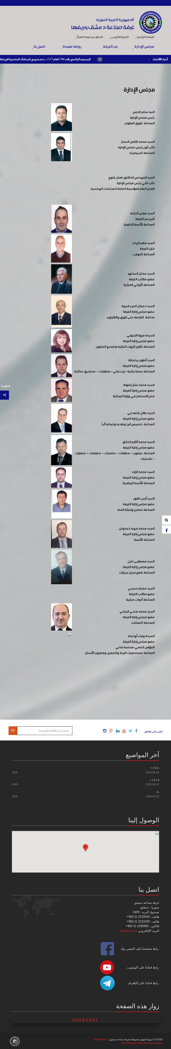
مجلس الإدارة (144, 47)
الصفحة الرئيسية (145, 37)
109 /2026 (154, 780)
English (5, 386)
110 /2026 (155, 768)
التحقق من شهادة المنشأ (90, 37)
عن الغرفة (110, 47)
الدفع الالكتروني (120, 37)
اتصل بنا (39, 47)
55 (157, 792)
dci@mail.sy (128, 930)
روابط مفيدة (71, 47)
